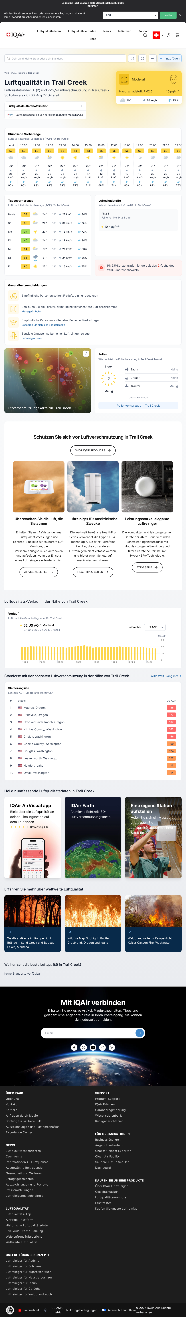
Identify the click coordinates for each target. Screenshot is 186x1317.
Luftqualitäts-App (18, 1214)
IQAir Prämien (105, 1104)
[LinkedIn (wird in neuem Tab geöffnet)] (112, 1047)
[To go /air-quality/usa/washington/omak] (94, 772)
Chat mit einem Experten (113, 1151)
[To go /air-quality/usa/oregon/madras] (94, 707)
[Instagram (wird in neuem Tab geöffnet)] (102, 1047)
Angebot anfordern (109, 1145)
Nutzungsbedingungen (81, 1310)
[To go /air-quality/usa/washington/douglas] (94, 751)
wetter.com (142, 397)
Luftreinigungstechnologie (24, 1195)
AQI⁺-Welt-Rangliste (164, 676)
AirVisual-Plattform (19, 1219)
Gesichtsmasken (107, 1191)
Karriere (11, 1110)
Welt (6, 72)
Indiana (21, 72)
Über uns (12, 1098)
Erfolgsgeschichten (20, 1179)
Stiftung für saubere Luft (23, 1121)
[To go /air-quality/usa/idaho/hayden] (94, 765)
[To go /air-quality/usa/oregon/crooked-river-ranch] (94, 722)
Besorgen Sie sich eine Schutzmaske (43, 324)
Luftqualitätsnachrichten (23, 1151)
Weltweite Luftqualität (22, 1242)
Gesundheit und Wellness (24, 1173)
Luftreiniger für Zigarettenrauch (28, 1272)
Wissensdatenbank (108, 1115)
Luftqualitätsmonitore (110, 1197)
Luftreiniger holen (32, 338)
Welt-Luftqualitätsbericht (24, 1236)
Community (14, 1156)
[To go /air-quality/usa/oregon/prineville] (94, 714)
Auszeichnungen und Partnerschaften (33, 1127)
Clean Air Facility (107, 1156)
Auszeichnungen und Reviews (27, 1184)
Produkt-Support (107, 1098)
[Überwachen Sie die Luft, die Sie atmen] (38, 486)
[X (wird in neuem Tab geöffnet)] (83, 1047)
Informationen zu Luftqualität (27, 1162)
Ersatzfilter (103, 1203)
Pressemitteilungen (19, 1190)
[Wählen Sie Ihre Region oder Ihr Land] (158, 35)
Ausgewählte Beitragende (24, 1167)
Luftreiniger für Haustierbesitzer (29, 1277)
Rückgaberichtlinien (109, 1121)
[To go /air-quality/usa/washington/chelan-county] (94, 743)
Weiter (168, 15)
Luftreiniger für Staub (21, 1283)
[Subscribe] (140, 1033)
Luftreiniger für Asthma (22, 1260)
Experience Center (19, 1132)
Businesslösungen (107, 1139)
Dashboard (103, 1167)
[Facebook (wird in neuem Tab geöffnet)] (74, 1047)
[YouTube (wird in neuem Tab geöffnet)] (93, 1047)
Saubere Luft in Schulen (112, 1162)
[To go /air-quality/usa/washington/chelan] (94, 736)
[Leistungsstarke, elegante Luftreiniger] (147, 486)
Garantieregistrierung (110, 1110)
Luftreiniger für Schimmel (24, 1266)
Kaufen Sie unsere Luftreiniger (117, 1208)
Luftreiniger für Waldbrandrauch (29, 1294)
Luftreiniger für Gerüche (23, 1288)
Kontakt (11, 1104)
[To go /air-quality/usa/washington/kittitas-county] (94, 729)
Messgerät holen (31, 311)
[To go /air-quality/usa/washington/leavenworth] (94, 758)
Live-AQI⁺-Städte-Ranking (24, 1231)
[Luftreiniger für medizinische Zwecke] (93, 486)
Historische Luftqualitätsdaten (27, 1225)
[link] (145, 35)
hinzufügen (172, 58)
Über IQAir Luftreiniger (111, 1186)
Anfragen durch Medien (22, 1115)
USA (13, 72)
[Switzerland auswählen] (158, 35)
